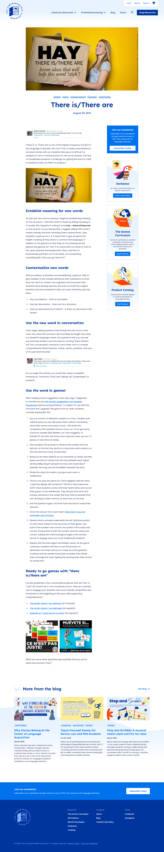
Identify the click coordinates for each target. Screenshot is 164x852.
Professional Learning (92, 12)
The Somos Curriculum (78, 814)
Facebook (129, 814)
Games (65, 97)
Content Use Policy (105, 822)
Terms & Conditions (89, 843)
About (123, 12)
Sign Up (137, 3)
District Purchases (76, 822)
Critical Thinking (104, 97)
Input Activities (78, 725)
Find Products (122, 304)
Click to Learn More (123, 195)
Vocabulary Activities (78, 97)
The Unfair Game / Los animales (46, 608)
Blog (113, 12)
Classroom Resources (62, 12)
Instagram (129, 818)
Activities (57, 97)
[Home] (14, 11)
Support (146, 3)
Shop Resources (147, 12)
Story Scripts (92, 97)
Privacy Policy (74, 843)
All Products (73, 818)
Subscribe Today (122, 148)
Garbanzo (72, 826)
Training (71, 830)
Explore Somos (123, 254)
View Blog (142, 689)
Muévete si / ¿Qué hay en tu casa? (47, 613)
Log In (129, 3)
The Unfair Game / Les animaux (45, 603)
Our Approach (66, 725)
